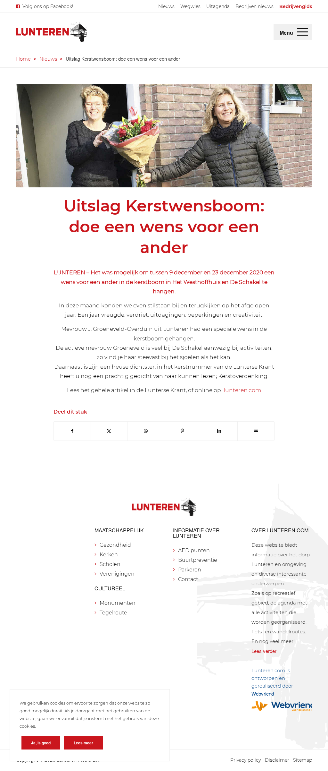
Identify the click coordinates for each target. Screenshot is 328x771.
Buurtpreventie (197, 560)
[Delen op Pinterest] (182, 431)
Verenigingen (117, 574)
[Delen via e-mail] (256, 431)
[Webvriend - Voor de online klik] (281, 706)
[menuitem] (166, 6)
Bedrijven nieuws (254, 6)
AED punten (194, 550)
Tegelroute (113, 613)
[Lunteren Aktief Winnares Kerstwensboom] (164, 135)
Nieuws (166, 6)
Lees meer (83, 743)
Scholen (110, 564)
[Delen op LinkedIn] (219, 431)
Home (23, 59)
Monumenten (117, 603)
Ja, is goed (41, 743)
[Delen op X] (109, 431)
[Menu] (302, 32)
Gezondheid (115, 545)
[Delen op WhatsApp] (145, 431)
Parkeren (189, 570)
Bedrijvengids (295, 6)
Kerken (109, 555)
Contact (188, 579)
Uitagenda (218, 6)
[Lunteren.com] (51, 32)
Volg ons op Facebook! (47, 6)
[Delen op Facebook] (72, 431)
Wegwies (190, 6)
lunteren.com (241, 390)
